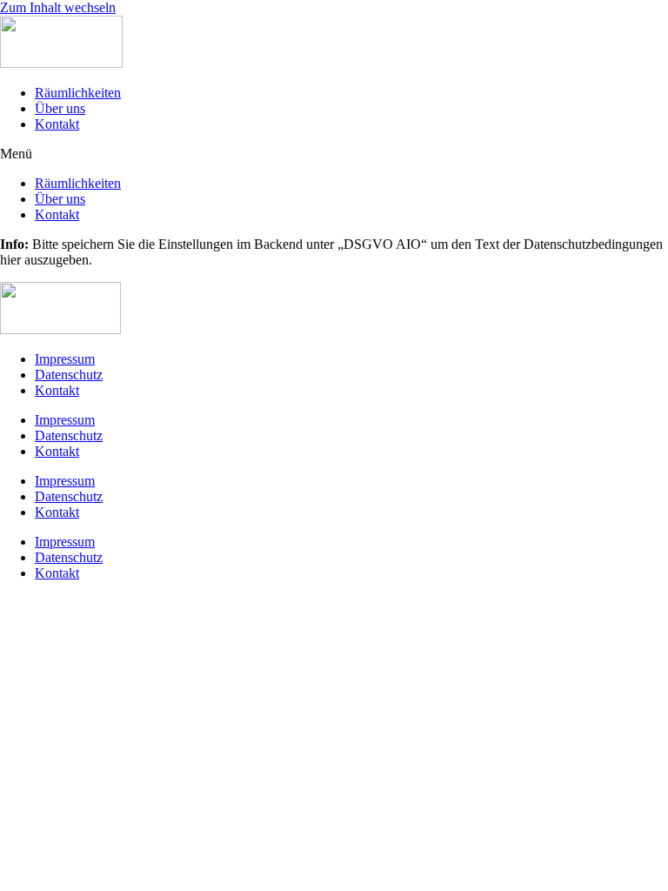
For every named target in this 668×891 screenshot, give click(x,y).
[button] (334, 154)
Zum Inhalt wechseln (58, 7)
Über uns (60, 108)
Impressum (65, 359)
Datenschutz (69, 374)
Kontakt (57, 124)
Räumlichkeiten (78, 92)
